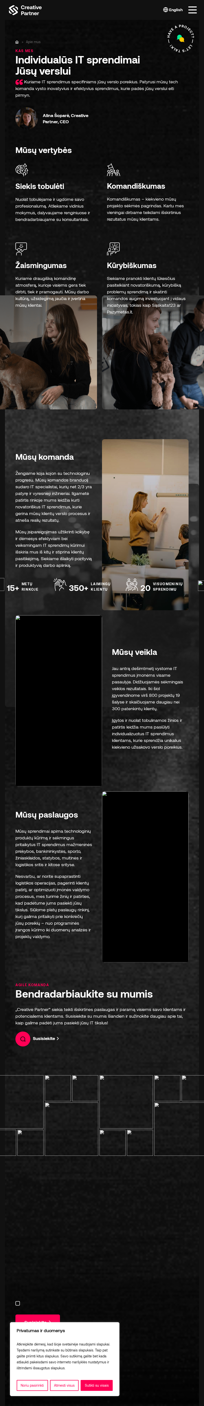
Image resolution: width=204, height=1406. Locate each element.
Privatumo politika (80, 1368)
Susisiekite (44, 1038)
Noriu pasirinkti (32, 1385)
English (175, 9)
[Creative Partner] (25, 9)
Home (17, 42)
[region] (64, 1359)
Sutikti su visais (97, 1385)
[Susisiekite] (180, 38)
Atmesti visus (64, 1385)
